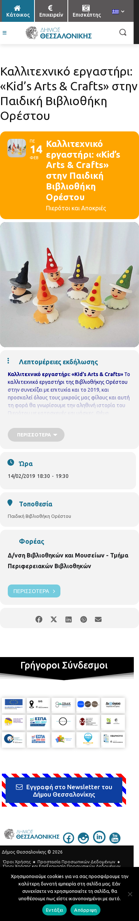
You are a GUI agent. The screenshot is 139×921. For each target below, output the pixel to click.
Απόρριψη (85, 909)
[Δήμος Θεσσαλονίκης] (58, 33)
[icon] (68, 841)
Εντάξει (54, 909)
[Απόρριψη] (129, 894)
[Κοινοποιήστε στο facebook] (39, 618)
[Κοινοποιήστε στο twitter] (53, 618)
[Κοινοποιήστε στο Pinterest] (83, 618)
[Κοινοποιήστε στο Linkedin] (68, 618)
